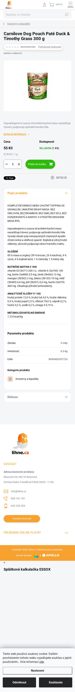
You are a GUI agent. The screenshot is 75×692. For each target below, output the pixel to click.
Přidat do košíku (37, 164)
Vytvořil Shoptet (23, 555)
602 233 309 (18, 505)
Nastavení (37, 670)
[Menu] (70, 4)
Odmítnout (19, 682)
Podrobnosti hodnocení (49, 47)
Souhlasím (56, 682)
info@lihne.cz (18, 491)
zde (41, 662)
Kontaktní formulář (22, 518)
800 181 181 (18, 498)
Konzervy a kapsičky (27, 378)
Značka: (13, 53)
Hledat (66, 14)
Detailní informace (15, 134)
